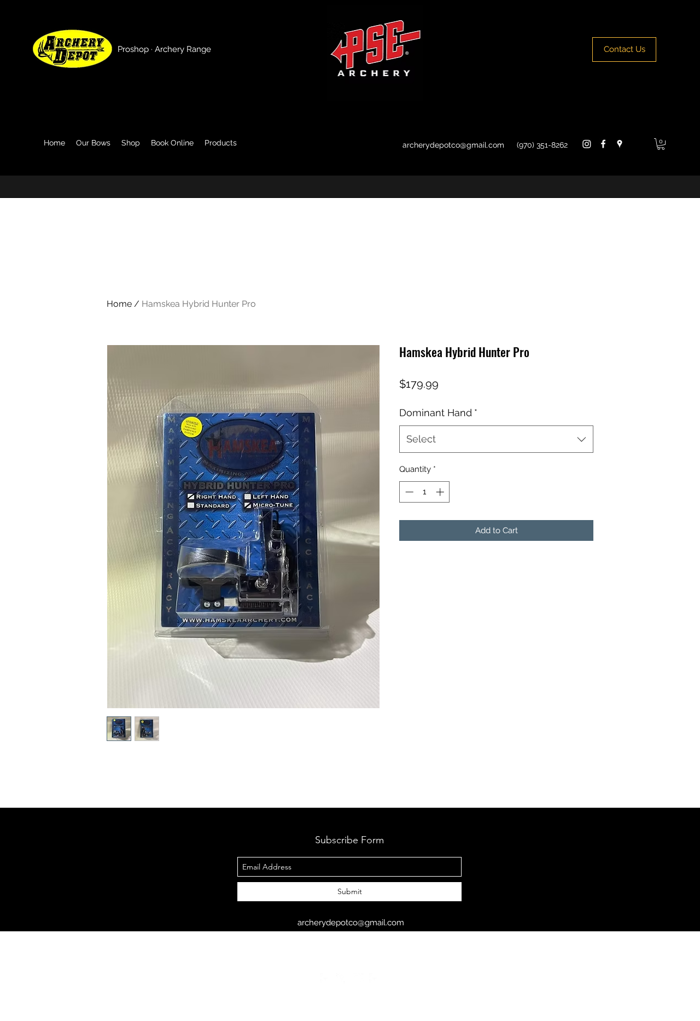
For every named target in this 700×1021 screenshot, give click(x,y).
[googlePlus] (358, 978)
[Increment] (441, 492)
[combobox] (496, 439)
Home (119, 304)
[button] (661, 144)
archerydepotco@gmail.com (453, 145)
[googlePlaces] (619, 143)
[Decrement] (408, 492)
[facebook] (603, 143)
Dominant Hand (438, 412)
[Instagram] (586, 143)
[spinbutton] (425, 492)
